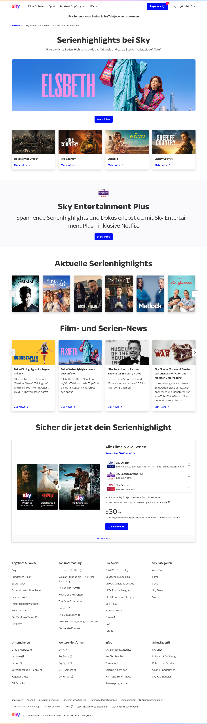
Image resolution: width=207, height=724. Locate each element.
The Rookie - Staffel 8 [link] (71, 587)
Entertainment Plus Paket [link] (26, 590)
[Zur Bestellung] (58, 487)
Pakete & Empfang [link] (70, 6)
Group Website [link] (20, 649)
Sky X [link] (62, 649)
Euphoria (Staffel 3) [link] (70, 570)
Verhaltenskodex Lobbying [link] (27, 669)
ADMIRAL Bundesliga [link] (117, 570)
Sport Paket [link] (18, 583)
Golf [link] (107, 623)
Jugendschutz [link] (20, 676)
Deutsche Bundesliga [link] (117, 576)
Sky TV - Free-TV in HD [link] (24, 617)
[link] (16, 6)
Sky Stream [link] (158, 590)
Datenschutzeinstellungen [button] (103, 700)
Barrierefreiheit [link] (128, 700)
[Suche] (174, 6)
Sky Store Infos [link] (20, 610)
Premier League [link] (114, 610)
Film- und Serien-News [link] (118, 676)
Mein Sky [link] (157, 570)
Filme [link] (155, 576)
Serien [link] (156, 583)
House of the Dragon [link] (71, 594)
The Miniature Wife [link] (69, 614)
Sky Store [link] (64, 656)
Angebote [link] (155, 6)
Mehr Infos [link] (103, 119)
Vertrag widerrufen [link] (116, 669)
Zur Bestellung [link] (116, 526)
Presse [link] (15, 663)
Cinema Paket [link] (19, 597)
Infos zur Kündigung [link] (164, 656)
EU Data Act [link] (18, 683)
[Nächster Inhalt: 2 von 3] (195, 293)
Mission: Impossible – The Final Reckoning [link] (76, 579)
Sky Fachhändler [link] (161, 676)
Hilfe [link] (91, 6)
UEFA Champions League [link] (119, 583)
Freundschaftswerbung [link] (25, 603)
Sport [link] (52, 6)
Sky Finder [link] (64, 676)
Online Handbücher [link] (163, 669)
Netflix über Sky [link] (114, 656)
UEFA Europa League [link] (117, 590)
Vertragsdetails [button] (103, 538)
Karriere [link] (16, 656)
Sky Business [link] (66, 669)
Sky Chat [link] (157, 649)
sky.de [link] (67, 706)
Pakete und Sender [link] (163, 663)
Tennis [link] (109, 630)
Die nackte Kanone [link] (69, 628)
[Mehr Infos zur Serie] (104, 85)
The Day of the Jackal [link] (71, 601)
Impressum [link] (17, 700)
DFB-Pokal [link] (111, 603)
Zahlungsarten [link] (52, 706)
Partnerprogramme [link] (116, 683)
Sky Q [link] (155, 597)
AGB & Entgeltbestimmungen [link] (26, 706)
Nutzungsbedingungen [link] (151, 700)
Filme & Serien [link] (36, 6)
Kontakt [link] (31, 700)
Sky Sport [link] (64, 663)
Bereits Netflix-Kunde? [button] (118, 453)
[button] (148, 464)
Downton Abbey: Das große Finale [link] (78, 621)
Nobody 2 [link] (64, 608)
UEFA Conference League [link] (120, 597)
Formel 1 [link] (110, 617)
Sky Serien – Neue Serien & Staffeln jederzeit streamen (53, 25)
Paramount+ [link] (112, 663)
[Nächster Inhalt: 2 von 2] (195, 352)
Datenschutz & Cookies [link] (74, 700)
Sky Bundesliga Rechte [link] (118, 649)
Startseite (17, 25)
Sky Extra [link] (17, 623)
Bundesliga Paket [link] (22, 576)
